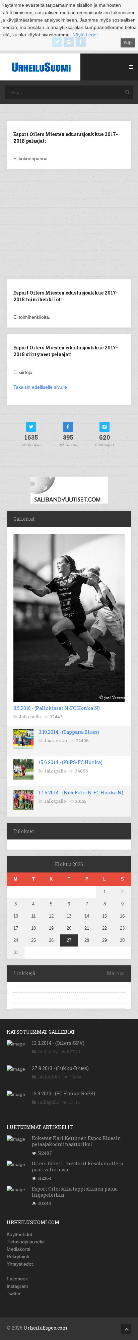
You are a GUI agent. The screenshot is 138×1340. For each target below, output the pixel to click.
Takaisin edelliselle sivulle (40, 387)
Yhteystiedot (20, 1264)
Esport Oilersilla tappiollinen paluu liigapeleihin (75, 1192)
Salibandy (47, 1052)
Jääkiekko (55, 740)
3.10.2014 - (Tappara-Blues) (69, 732)
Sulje (128, 43)
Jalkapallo (30, 717)
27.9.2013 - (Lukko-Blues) (60, 1068)
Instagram (17, 1286)
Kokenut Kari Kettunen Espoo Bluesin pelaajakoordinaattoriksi (76, 1141)
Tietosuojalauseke (26, 1241)
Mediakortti (18, 1249)
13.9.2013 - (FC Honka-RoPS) (63, 1093)
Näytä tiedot (85, 34)
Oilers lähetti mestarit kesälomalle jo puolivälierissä (77, 1166)
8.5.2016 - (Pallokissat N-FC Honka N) (56, 708)
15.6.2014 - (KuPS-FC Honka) (70, 762)
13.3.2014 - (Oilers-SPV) (58, 1043)
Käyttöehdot (19, 1234)
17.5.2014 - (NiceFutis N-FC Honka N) (81, 792)
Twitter (14, 1293)
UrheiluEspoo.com (45, 1328)
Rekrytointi (18, 1256)
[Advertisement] (69, 223)
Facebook (17, 1278)
